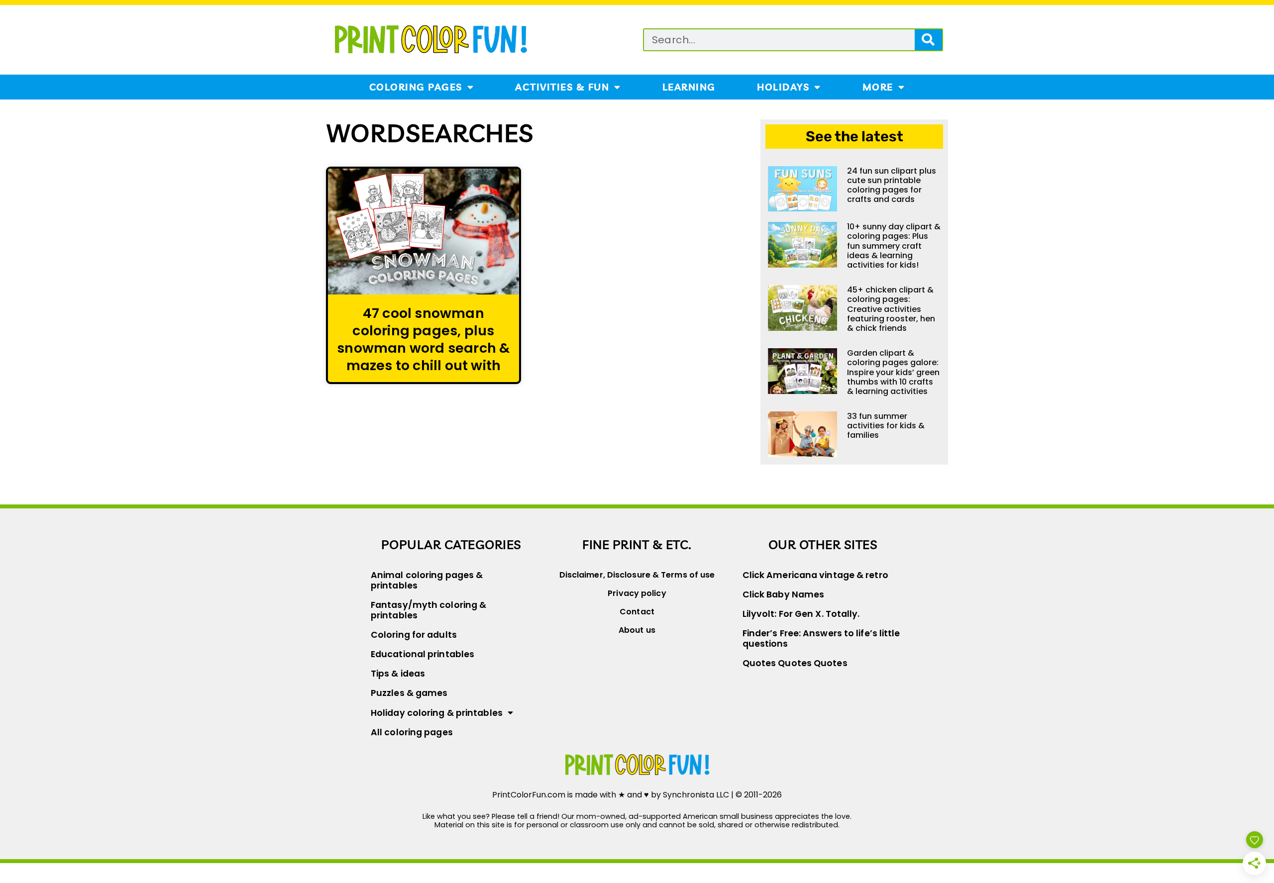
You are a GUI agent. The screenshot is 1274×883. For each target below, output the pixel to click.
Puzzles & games (409, 693)
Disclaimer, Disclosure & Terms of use (637, 575)
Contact (637, 611)
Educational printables (422, 654)
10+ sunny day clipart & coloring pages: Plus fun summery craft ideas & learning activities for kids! (894, 246)
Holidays (783, 87)
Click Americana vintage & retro (815, 575)
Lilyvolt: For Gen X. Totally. (801, 614)
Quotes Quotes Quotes (795, 663)
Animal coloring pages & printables (427, 580)
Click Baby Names (784, 594)
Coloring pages (415, 87)
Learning (689, 87)
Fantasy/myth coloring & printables (428, 610)
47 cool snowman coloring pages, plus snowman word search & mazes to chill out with (423, 339)
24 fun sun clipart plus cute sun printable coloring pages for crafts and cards (891, 185)
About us (637, 630)
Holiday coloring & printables (437, 713)
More (877, 87)
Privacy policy (637, 593)
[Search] (928, 39)
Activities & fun (562, 87)
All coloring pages (412, 732)
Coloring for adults (414, 635)
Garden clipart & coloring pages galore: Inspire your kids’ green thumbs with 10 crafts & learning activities (893, 372)
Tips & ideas (398, 674)
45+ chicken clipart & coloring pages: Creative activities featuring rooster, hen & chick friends (891, 309)
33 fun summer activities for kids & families (886, 425)
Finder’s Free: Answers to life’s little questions (821, 638)
